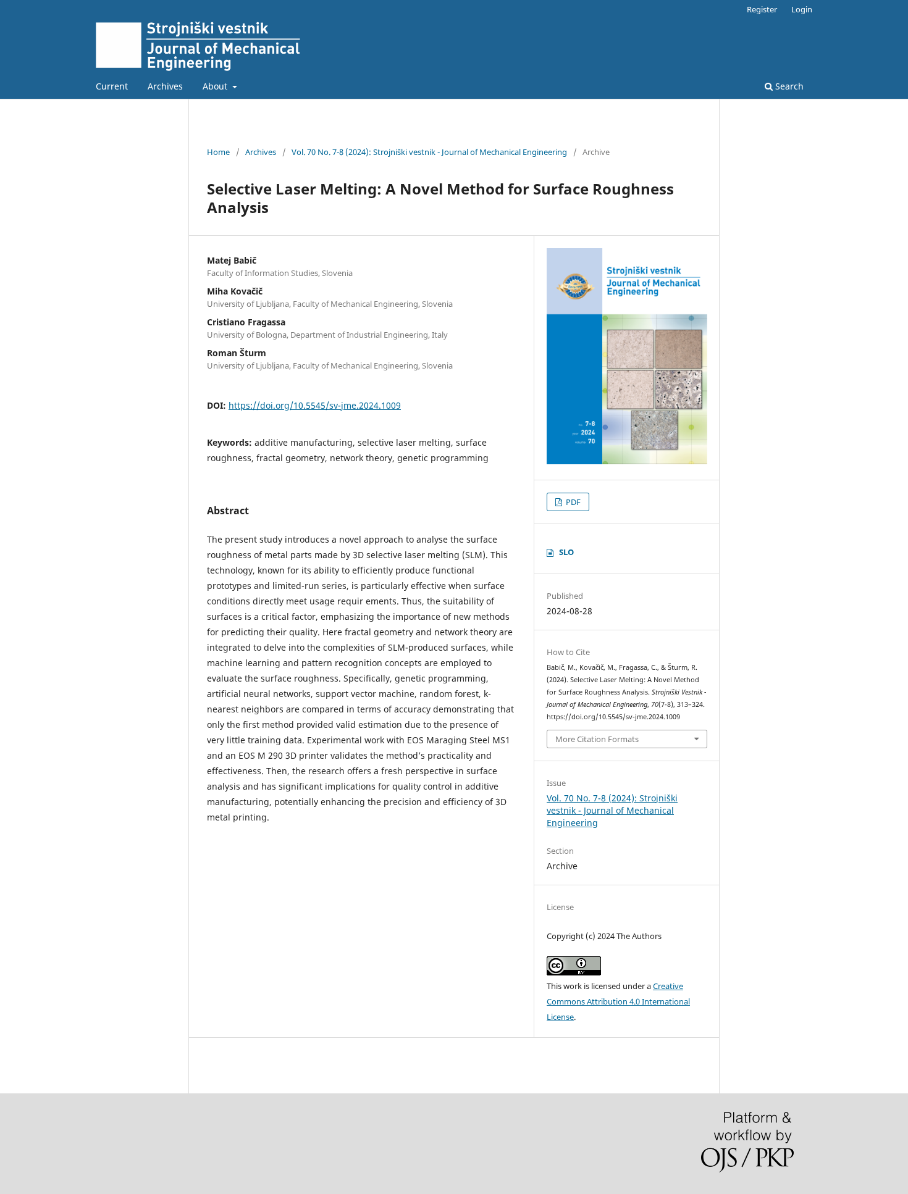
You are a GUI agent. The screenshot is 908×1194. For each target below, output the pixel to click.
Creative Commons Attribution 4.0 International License (618, 1001)
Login (801, 9)
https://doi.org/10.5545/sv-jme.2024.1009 (315, 405)
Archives (165, 86)
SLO (566, 551)
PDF (572, 501)
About (216, 86)
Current (112, 86)
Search (788, 86)
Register (762, 9)
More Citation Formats (597, 739)
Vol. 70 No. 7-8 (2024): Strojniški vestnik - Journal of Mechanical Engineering (429, 151)
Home (218, 151)
